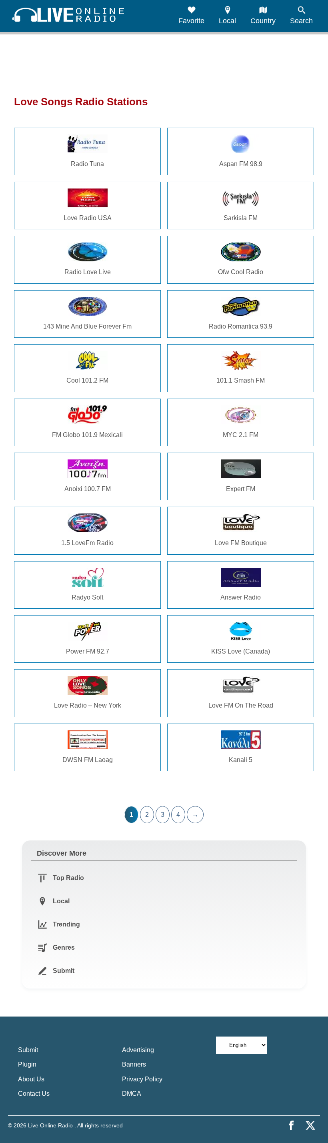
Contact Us (34, 1093)
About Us (31, 1079)
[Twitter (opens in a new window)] (310, 1125)
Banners (134, 1064)
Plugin (27, 1064)
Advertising (138, 1050)
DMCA (131, 1093)
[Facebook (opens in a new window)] (291, 1125)
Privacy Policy (142, 1079)
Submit (28, 1050)
